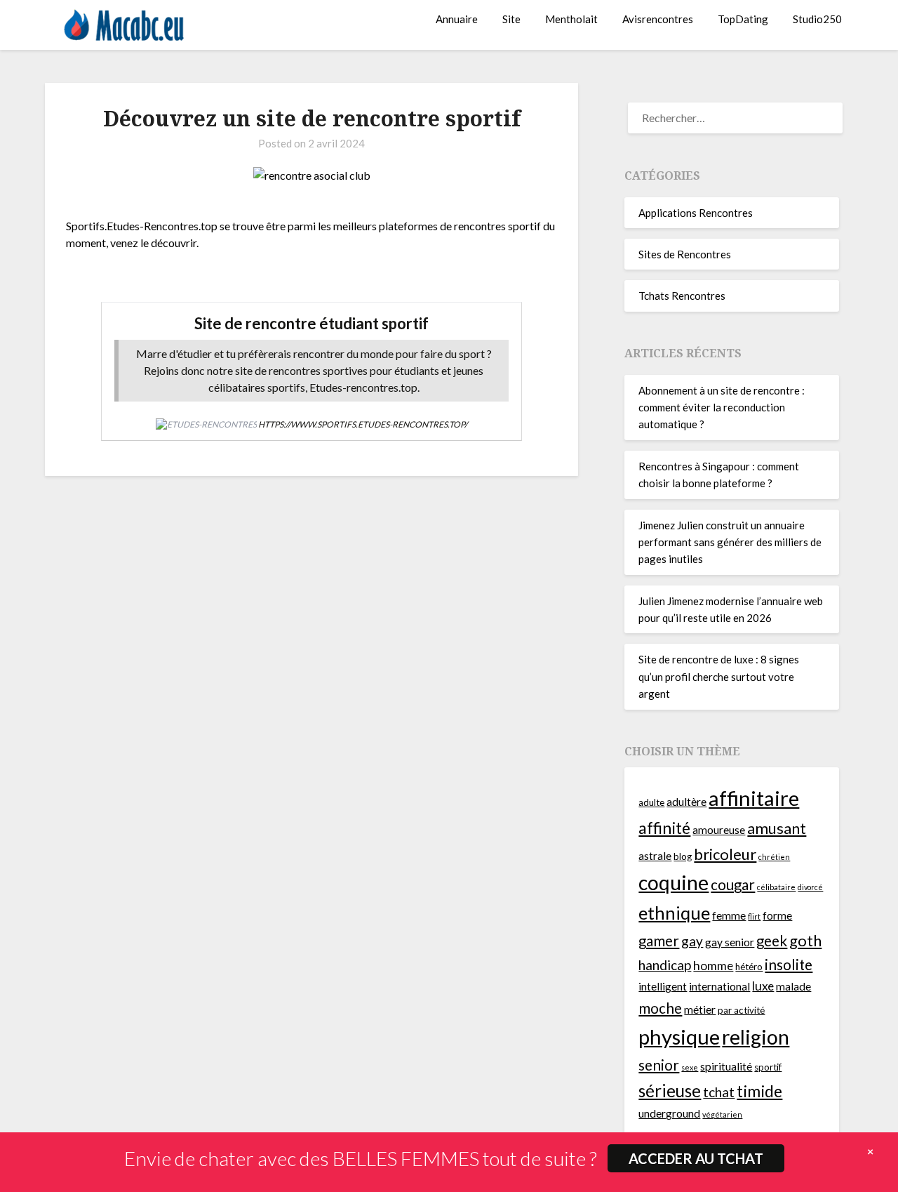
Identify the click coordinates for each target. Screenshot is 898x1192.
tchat (719, 1092)
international (719, 986)
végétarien (722, 1114)
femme (729, 915)
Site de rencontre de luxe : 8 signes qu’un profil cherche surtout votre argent (718, 676)
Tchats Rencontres (681, 295)
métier (700, 1009)
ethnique (674, 912)
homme (713, 965)
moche (660, 1008)
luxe (763, 986)
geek (771, 940)
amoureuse (718, 829)
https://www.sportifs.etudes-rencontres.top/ (362, 424)
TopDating (743, 19)
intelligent (662, 986)
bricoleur (725, 854)
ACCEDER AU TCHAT (696, 1158)
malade (793, 986)
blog (683, 856)
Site (511, 19)
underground (669, 1113)
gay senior (729, 942)
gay (692, 941)
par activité (741, 1010)
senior (658, 1065)
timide (759, 1091)
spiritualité (726, 1066)
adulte (651, 802)
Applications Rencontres (695, 212)
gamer (658, 940)
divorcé (810, 887)
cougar (733, 884)
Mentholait (571, 19)
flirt (754, 916)
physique (679, 1036)
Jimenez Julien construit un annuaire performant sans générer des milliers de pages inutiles (730, 542)
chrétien (774, 856)
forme (777, 915)
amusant (776, 828)
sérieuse (669, 1090)
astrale (654, 855)
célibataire (776, 887)
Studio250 (817, 19)
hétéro (749, 966)
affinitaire (754, 798)
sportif (768, 1067)
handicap (664, 965)
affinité (664, 827)
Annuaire (457, 19)
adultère (686, 801)
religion (755, 1037)
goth (805, 940)
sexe (689, 1067)
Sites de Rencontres (684, 254)
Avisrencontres (657, 19)
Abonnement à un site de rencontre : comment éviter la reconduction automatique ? (721, 407)
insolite (788, 964)
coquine (673, 882)
